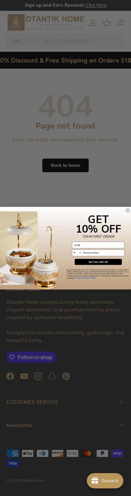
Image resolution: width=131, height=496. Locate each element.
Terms (93, 277)
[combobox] (77, 252)
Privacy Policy (81, 277)
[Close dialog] (128, 210)
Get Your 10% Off (98, 262)
